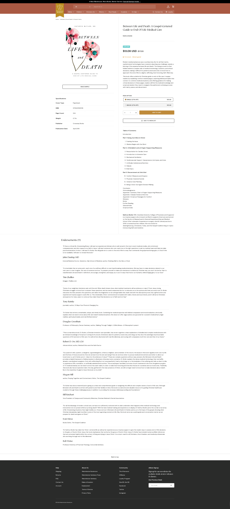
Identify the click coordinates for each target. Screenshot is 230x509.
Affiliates (122, 475)
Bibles (70, 12)
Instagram (122, 493)
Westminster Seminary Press (91, 475)
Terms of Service (87, 489)
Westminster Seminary (89, 479)
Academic (124, 12)
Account (58, 486)
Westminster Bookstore (89, 471)
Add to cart (156, 112)
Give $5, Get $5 (124, 482)
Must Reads (112, 12)
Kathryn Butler (127, 36)
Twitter (121, 489)
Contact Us (59, 482)
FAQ (57, 479)
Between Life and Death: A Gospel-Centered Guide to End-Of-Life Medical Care (71, 19)
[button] (173, 7)
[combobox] (114, 7)
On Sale (134, 12)
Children (79, 12)
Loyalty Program (124, 479)
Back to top (115, 457)
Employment (86, 486)
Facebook (122, 486)
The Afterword (124, 471)
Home (57, 19)
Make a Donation (87, 482)
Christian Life (90, 12)
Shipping (58, 471)
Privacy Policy (86, 493)
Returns (58, 475)
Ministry (101, 12)
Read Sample (85, 87)
